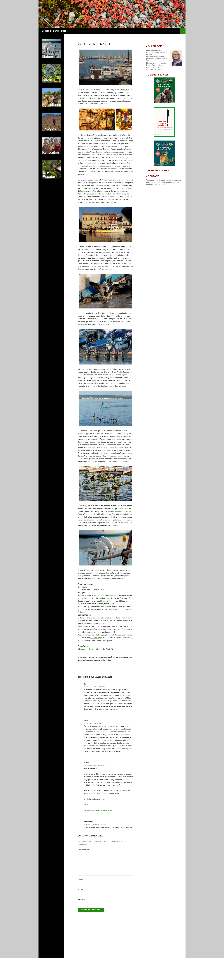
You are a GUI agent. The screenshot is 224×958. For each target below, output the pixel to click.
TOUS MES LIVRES (158, 170)
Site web (81, 899)
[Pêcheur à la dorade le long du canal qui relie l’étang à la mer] (105, 347)
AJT (125, 90)
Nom (80, 880)
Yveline (86, 763)
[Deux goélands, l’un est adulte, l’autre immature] (105, 291)
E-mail (81, 889)
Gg (85, 684)
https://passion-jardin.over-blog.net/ (98, 810)
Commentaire (84, 850)
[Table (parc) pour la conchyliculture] (105, 483)
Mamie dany (88, 822)
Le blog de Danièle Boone (55, 31)
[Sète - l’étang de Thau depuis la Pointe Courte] (105, 408)
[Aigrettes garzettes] (105, 548)
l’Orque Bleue (105, 601)
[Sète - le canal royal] (105, 224)
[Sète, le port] (105, 67)
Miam (88, 138)
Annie (86, 720)
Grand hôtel (113, 595)
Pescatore (84, 191)
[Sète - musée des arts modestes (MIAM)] (105, 119)
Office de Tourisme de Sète (89, 649)
